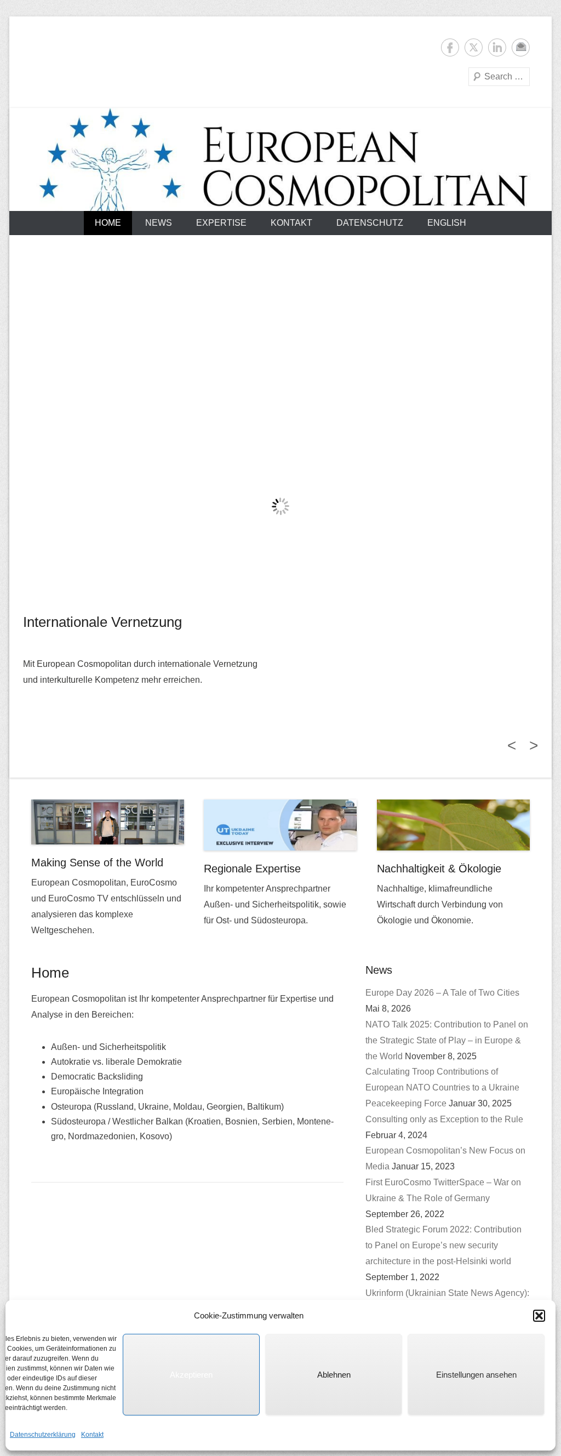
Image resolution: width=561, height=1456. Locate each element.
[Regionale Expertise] (280, 825)
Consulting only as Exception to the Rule (444, 1119)
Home (108, 222)
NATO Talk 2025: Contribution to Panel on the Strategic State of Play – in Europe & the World (446, 1040)
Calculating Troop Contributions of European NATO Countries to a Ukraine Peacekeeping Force (442, 1087)
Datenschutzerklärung (43, 1434)
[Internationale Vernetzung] (280, 506)
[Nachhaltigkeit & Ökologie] (453, 825)
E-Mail (521, 47)
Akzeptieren (191, 1374)
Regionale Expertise (252, 869)
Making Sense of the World (97, 863)
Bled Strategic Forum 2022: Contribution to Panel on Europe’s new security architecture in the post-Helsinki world (443, 1245)
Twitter (474, 47)
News (158, 222)
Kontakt (92, 1434)
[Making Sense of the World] (107, 822)
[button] (539, 1315)
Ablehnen (334, 1374)
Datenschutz (369, 222)
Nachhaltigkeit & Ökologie (439, 869)
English (446, 222)
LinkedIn (497, 47)
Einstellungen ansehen (476, 1374)
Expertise (221, 222)
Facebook (450, 47)
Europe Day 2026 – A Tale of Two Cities (442, 992)
